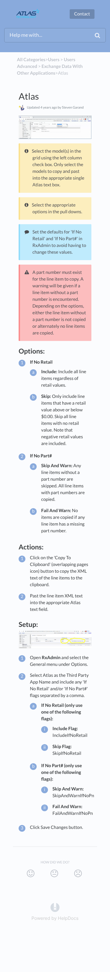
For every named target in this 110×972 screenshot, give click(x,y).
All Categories (31, 59)
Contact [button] (82, 14)
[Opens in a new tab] (55, 907)
